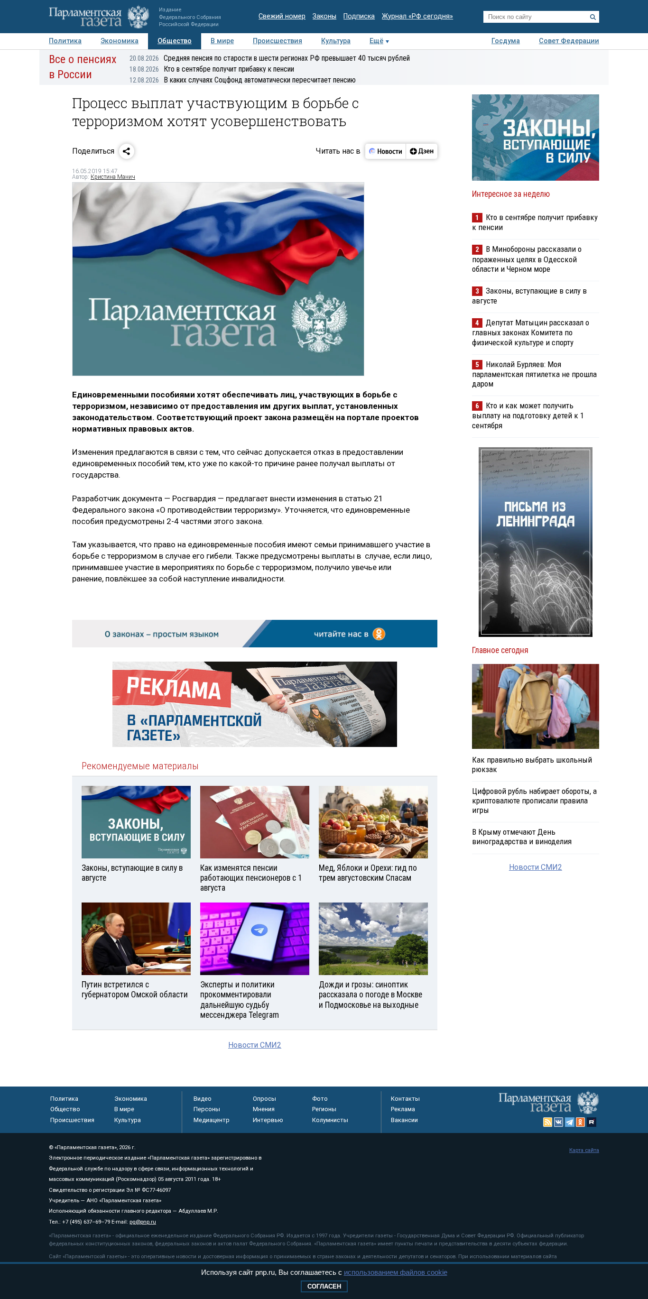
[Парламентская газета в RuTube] (591, 1122)
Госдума (505, 41)
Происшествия (277, 41)
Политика (65, 41)
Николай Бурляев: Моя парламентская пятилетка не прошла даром (534, 373)
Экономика (120, 41)
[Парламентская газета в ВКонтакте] (559, 1122)
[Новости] (385, 151)
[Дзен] (421, 151)
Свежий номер (282, 16)
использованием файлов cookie (395, 1272)
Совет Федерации (569, 41)
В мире (222, 41)
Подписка (359, 16)
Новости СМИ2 (254, 1045)
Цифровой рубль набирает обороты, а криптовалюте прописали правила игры (534, 800)
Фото (320, 1098)
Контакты (405, 1098)
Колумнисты (330, 1120)
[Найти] (593, 17)
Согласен (324, 1286)
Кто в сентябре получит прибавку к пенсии (212, 69)
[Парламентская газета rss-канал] (548, 1122)
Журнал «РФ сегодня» (417, 16)
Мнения (264, 1109)
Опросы (264, 1098)
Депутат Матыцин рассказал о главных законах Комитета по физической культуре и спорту (530, 332)
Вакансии (404, 1120)
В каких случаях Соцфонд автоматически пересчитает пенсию (243, 79)
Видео (203, 1098)
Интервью (268, 1120)
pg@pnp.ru (143, 1222)
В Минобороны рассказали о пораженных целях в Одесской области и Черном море (527, 258)
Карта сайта (584, 1150)
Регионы (324, 1109)
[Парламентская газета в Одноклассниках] (580, 1122)
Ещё (376, 41)
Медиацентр (212, 1120)
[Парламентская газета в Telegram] (569, 1122)
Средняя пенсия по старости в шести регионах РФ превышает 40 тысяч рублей (270, 58)
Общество (174, 41)
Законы (324, 16)
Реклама (403, 1109)
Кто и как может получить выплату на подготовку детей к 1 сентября (528, 415)
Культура (336, 41)
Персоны (207, 1109)
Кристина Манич (113, 177)
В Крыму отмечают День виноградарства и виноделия (522, 836)
